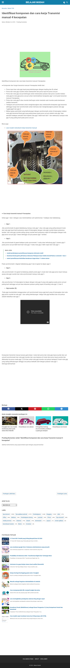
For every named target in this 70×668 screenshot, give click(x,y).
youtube (40, 517)
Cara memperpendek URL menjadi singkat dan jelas (25, 590)
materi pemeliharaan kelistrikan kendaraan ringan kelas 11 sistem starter (28, 258)
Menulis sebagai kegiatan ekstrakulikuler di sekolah (25, 581)
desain (28, 520)
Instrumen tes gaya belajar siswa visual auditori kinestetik (27, 564)
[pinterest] (35, 408)
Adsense (18, 520)
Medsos (13, 517)
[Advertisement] (35, 38)
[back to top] (66, 664)
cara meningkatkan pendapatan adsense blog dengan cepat (27, 599)
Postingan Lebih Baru (9, 493)
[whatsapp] (48, 408)
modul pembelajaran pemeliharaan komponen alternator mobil (25, 253)
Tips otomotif (60, 517)
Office (4, 517)
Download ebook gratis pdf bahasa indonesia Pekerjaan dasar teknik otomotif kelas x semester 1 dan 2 (36, 255)
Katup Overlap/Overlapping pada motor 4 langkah (24, 573)
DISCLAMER (43, 659)
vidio (58, 514)
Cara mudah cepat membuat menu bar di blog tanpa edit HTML (28, 616)
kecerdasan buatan (8, 524)
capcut (48, 520)
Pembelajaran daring (27, 517)
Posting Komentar (21, 22)
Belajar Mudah (35, 2)
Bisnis (20, 524)
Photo (49, 517)
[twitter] (21, 408)
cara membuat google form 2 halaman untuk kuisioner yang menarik (29, 547)
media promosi (7, 520)
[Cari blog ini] (67, 2)
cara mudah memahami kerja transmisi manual (21, 128)
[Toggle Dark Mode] (64, 2)
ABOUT (37, 659)
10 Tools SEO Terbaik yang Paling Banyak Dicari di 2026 (26, 538)
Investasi (28, 524)
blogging (49, 514)
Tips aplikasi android (21, 514)
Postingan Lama (62, 493)
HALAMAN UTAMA (28, 659)
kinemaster (38, 520)
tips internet (6, 514)
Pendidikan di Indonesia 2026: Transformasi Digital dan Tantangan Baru (31, 555)
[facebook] (8, 408)
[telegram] (61, 408)
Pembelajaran (37, 514)
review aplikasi (59, 520)
